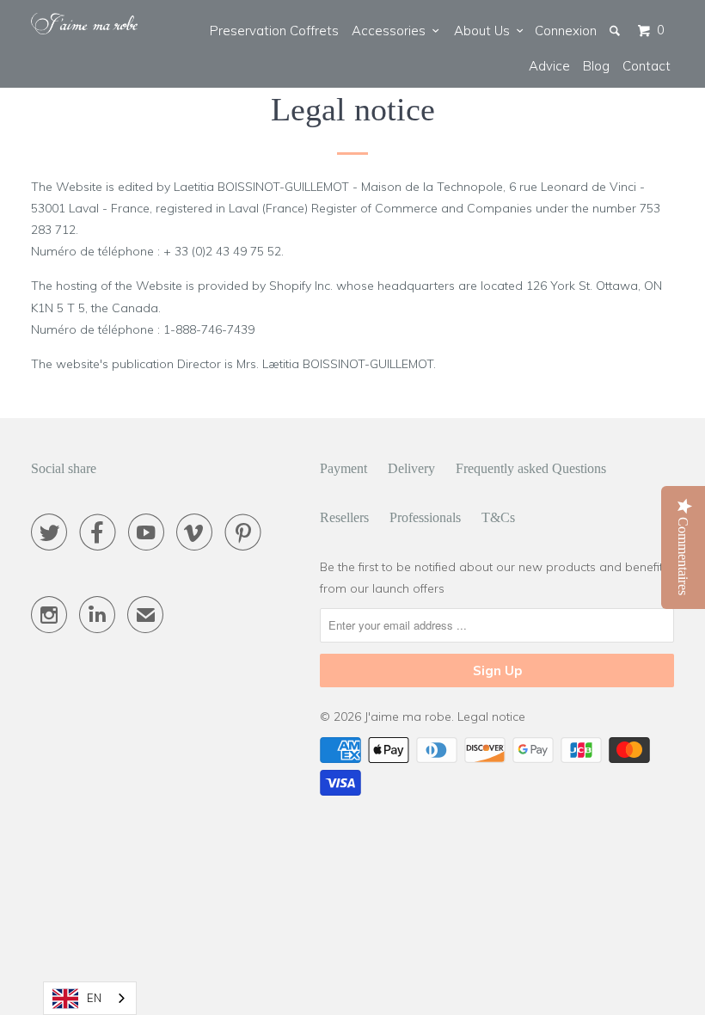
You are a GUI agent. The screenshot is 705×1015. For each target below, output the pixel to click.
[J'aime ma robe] (84, 23)
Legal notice (491, 716)
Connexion (566, 30)
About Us (485, 30)
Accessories (392, 30)
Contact (646, 66)
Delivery (411, 468)
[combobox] (90, 998)
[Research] (616, 30)
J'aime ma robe (408, 716)
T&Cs (498, 517)
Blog (596, 66)
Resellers (344, 517)
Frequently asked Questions (531, 468)
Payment (343, 468)
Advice (549, 66)
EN (94, 998)
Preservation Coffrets (274, 30)
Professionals (425, 517)
